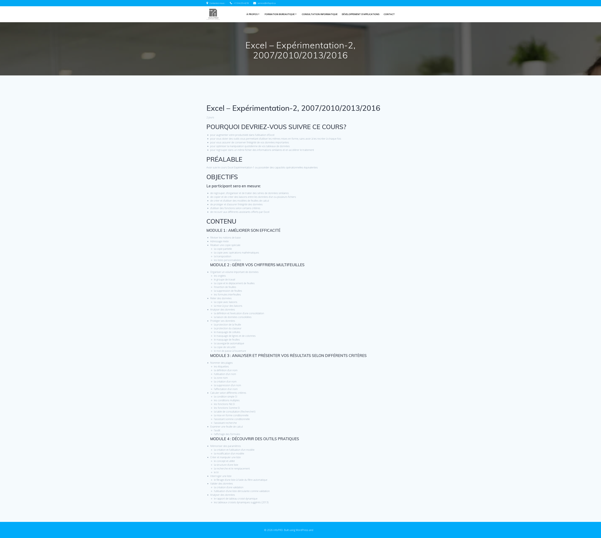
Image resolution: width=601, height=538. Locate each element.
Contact (389, 14)
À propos (252, 14)
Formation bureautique (280, 14)
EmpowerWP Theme (325, 530)
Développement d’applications (360, 14)
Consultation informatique (320, 14)
